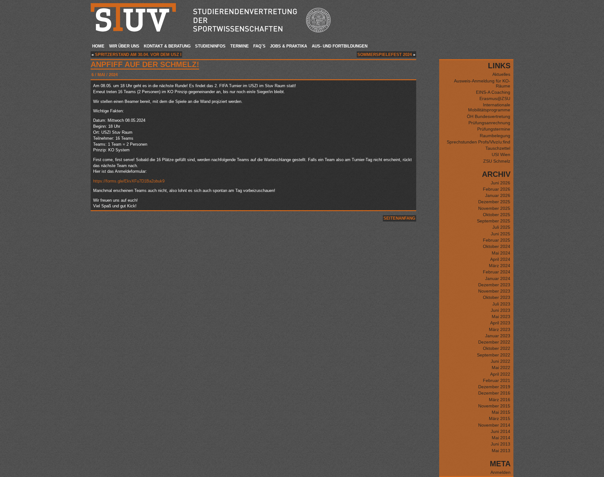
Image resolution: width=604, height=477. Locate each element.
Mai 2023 (501, 316)
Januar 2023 (497, 335)
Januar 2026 (497, 195)
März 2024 (499, 265)
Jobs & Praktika (288, 46)
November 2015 (494, 405)
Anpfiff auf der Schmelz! (145, 64)
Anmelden (500, 472)
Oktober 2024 (496, 246)
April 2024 (500, 259)
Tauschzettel (497, 148)
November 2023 (494, 291)
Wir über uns (124, 46)
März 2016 (499, 399)
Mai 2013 (501, 450)
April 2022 (500, 374)
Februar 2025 (496, 240)
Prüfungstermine (493, 129)
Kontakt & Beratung (167, 46)
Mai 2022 (501, 367)
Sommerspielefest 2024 (384, 54)
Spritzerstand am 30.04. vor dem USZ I (138, 54)
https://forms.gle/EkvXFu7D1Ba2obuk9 (129, 181)
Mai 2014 (501, 437)
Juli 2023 (501, 303)
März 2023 (499, 329)
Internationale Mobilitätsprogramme (489, 107)
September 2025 (493, 220)
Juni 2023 (500, 310)
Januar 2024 (497, 278)
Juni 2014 (500, 431)
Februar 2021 (496, 380)
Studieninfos (210, 46)
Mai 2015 (501, 412)
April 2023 (500, 322)
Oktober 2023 (496, 297)
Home (98, 46)
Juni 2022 (500, 361)
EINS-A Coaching (493, 92)
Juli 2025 (501, 227)
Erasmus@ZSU (494, 98)
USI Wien (501, 154)
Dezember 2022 (494, 342)
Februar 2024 (496, 271)
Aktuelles (501, 74)
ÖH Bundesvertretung (488, 116)
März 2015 (499, 418)
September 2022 (493, 354)
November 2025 (494, 208)
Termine (239, 46)
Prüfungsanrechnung (489, 122)
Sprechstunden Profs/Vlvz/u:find (478, 141)
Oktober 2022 (496, 348)
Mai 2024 (501, 252)
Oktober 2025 (496, 214)
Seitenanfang (399, 218)
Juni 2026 (500, 182)
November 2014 (494, 425)
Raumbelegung (495, 135)
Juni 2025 (500, 233)
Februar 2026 (496, 189)
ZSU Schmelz (496, 161)
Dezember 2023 (494, 284)
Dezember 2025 (494, 201)
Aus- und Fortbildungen (339, 46)
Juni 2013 (500, 443)
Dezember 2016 (494, 393)
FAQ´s (259, 46)
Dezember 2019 (494, 386)
